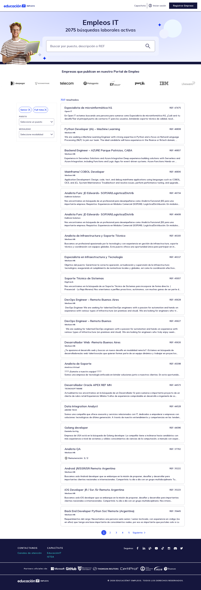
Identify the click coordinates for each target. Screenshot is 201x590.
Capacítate (140, 5)
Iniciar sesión (157, 6)
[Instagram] (169, 548)
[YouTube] (156, 548)
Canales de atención (30, 553)
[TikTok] (163, 548)
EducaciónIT (54, 553)
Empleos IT (101, 22)
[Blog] (150, 548)
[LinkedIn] (144, 548)
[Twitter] (181, 548)
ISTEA (50, 556)
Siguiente (138, 532)
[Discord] (175, 548)
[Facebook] (137, 548)
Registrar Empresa (183, 5)
